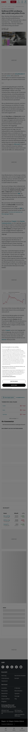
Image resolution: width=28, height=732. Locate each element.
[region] (14, 366)
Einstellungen (14, 381)
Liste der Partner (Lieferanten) (9, 376)
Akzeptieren (14, 385)
